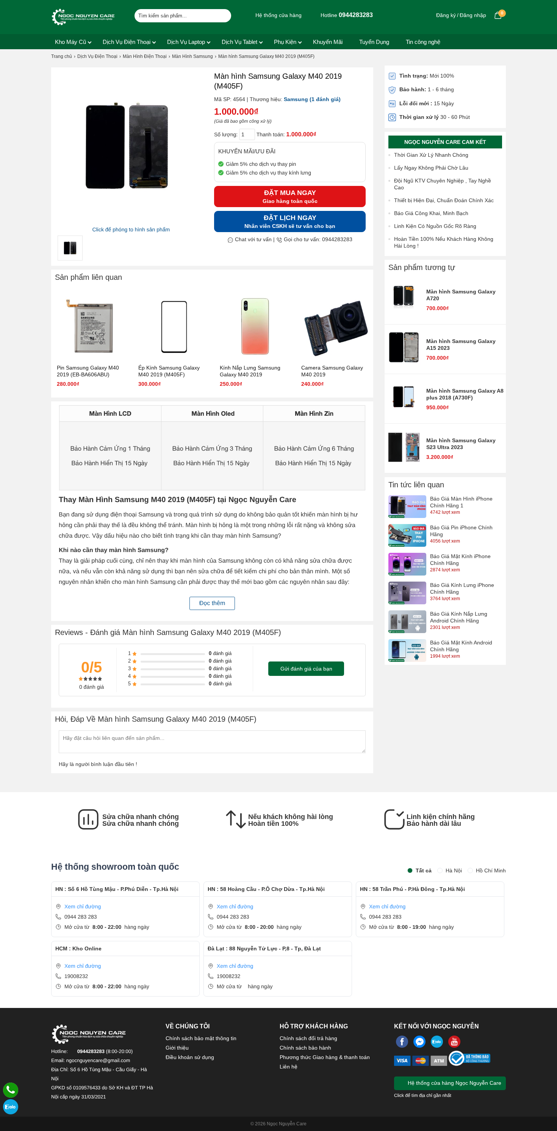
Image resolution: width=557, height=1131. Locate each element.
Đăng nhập (473, 15)
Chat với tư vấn (252, 239)
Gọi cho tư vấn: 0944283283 (317, 239)
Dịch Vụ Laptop (186, 42)
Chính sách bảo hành (305, 1048)
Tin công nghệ (423, 42)
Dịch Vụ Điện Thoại (126, 42)
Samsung (296, 99)
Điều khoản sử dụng (190, 1057)
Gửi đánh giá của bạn (306, 669)
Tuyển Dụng (374, 42)
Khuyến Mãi (328, 42)
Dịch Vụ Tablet (239, 42)
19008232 (76, 976)
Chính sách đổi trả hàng (308, 1038)
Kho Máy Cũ (70, 42)
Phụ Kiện (285, 42)
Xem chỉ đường (82, 906)
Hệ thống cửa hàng (278, 15)
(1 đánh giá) (325, 99)
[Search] (220, 14)
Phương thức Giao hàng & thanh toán (325, 1057)
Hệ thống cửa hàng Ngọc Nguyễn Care (453, 1083)
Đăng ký (446, 15)
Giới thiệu (177, 1048)
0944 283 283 (80, 917)
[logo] (83, 17)
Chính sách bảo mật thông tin (201, 1038)
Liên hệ (288, 1067)
